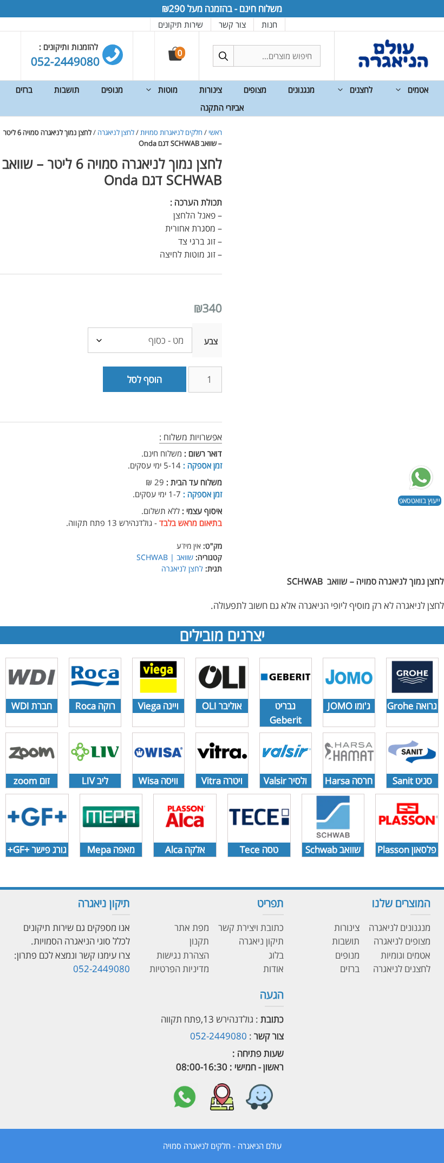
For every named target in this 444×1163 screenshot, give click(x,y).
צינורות (210, 89)
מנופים (112, 89)
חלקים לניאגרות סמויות (171, 132)
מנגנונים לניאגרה (399, 927)
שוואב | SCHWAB (164, 557)
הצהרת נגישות (182, 955)
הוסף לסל (144, 379)
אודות (273, 968)
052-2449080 (101, 968)
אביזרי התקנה (222, 107)
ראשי (215, 132)
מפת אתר (191, 927)
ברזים (24, 89)
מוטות (168, 89)
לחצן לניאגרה (115, 132)
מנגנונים (301, 89)
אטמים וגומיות (405, 955)
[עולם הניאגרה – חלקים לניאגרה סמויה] (393, 66)
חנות (269, 24)
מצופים (255, 89)
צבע (211, 341)
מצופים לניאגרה (402, 941)
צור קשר (232, 24)
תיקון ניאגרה (261, 941)
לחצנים (361, 89)
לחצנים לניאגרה (401, 968)
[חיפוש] (223, 56)
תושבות (67, 89)
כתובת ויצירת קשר (251, 927)
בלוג (276, 955)
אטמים (418, 89)
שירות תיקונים (180, 24)
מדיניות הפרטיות (179, 968)
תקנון (199, 941)
